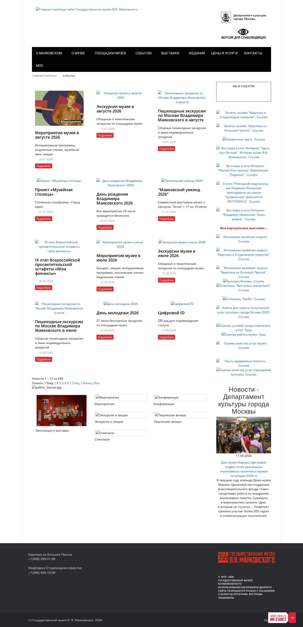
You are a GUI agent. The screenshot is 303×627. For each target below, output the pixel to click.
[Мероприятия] (120, 397)
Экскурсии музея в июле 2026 (176, 253)
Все (97, 383)
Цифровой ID (171, 312)
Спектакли (102, 439)
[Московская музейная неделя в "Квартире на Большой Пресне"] (243, 271)
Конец (87, 383)
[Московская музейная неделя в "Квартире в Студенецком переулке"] (243, 254)
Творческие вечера (167, 421)
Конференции (164, 403)
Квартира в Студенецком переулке (55, 567)
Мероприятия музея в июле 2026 (118, 258)
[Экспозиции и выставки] (61, 410)
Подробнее (43, 166)
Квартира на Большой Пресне (50, 554)
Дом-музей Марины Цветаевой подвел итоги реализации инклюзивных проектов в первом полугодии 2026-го (244, 469)
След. (76, 383)
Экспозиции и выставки (52, 430)
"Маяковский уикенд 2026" (179, 192)
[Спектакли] (120, 432)
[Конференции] (180, 397)
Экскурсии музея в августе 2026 (115, 109)
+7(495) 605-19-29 (41, 572)
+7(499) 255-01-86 (41, 558)
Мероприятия (104, 403)
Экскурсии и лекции (108, 421)
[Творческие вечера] (180, 415)
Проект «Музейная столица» (54, 192)
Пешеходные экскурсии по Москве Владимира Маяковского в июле (59, 326)
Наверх (269, 620)
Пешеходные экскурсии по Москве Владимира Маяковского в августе (182, 115)
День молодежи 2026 (117, 312)
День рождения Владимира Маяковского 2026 (114, 198)
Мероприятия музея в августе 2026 (57, 135)
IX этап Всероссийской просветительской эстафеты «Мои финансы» (57, 266)
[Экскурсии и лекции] (120, 415)
